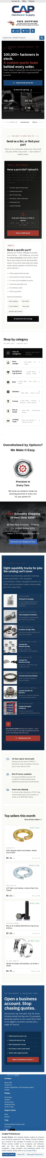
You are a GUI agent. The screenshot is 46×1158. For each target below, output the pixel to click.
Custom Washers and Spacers (23, 693)
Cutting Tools (23, 421)
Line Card (7, 1127)
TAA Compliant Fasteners (23, 616)
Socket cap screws (15, 311)
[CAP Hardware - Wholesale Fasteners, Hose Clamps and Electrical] (23, 11)
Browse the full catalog (23, 319)
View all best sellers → (33, 820)
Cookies (7, 1099)
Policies (31, 1)
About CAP (8, 1082)
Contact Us (16, 1)
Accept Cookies (9, 1154)
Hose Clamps (23, 363)
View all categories (23, 353)
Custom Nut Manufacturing (23, 647)
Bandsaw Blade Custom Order (14, 1124)
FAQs (24, 1)
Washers (23, 392)
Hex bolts (25, 301)
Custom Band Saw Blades (23, 677)
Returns (7, 1117)
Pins (23, 411)
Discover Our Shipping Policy (23, 542)
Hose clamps (13, 301)
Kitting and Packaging (23, 601)
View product (23, 843)
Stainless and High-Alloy (23, 631)
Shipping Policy (9, 1104)
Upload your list (24, 738)
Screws (23, 401)
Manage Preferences (35, 1154)
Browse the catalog (21, 90)
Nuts (23, 382)
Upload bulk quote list (24, 83)
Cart (27, 31)
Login (17, 31)
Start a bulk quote (23, 233)
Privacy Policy (9, 1102)
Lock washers (13, 306)
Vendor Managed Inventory (23, 708)
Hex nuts (26, 306)
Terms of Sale (9, 1107)
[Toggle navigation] (32, 31)
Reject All (20, 1154)
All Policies (8, 1097)
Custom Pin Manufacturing (23, 662)
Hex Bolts (23, 372)
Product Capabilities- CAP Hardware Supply (19, 1087)
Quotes (6, 1090)
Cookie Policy (31, 1150)
